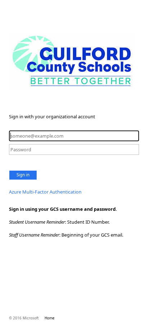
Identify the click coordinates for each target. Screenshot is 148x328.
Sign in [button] (23, 174)
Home (50, 317)
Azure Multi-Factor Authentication (45, 192)
